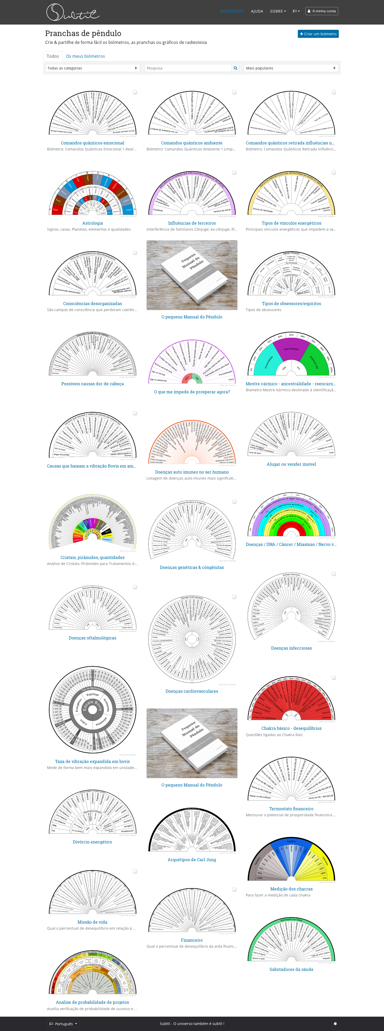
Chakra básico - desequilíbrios (291, 728)
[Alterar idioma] (296, 11)
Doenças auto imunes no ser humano (192, 472)
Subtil (165, 1023)
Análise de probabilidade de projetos (92, 1002)
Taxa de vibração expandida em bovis (92, 761)
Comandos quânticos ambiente (192, 142)
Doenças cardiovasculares (192, 691)
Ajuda (257, 11)
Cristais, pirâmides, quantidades (93, 557)
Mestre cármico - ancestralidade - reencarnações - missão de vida (312, 383)
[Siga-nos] (335, 1023)
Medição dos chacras (291, 889)
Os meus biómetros (85, 56)
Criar (319, 33)
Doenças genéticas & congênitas (192, 567)
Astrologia (92, 223)
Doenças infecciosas (291, 648)
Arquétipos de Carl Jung (192, 859)
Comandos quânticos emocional (92, 142)
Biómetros (232, 11)
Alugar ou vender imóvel (291, 464)
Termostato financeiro (291, 808)
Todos (53, 56)
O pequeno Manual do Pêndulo (191, 316)
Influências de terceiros (192, 223)
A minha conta (323, 11)
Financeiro (192, 940)
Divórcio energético (92, 841)
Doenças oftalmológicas (92, 637)
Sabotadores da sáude (291, 969)
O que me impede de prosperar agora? (192, 391)
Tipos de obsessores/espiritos (291, 303)
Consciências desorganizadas (92, 303)
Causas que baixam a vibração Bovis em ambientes (97, 466)
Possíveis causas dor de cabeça (92, 383)
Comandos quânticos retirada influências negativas (297, 142)
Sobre (276, 11)
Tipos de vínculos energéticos (291, 223)
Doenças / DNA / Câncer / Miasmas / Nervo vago (293, 544)
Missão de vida (92, 922)
